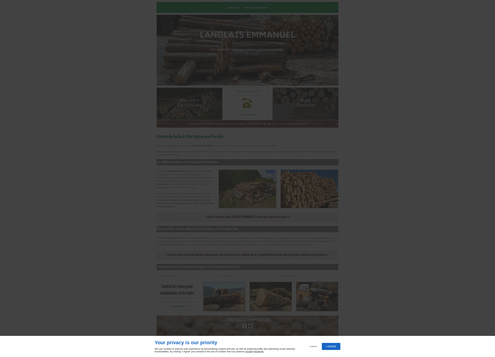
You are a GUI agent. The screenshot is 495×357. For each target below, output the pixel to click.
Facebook (258, 351)
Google (249, 351)
